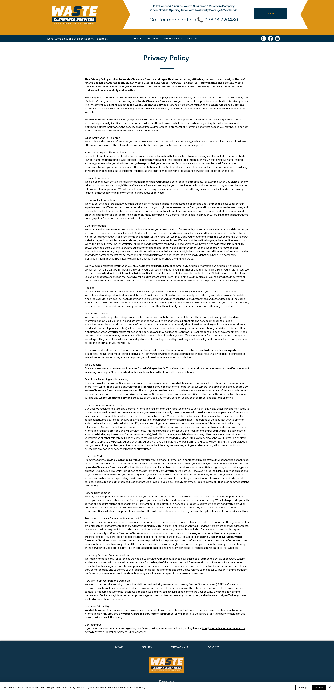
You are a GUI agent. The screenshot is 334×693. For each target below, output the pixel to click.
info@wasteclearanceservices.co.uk (223, 628)
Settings (302, 687)
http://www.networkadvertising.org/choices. (168, 353)
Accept (319, 687)
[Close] (330, 687)
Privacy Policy (166, 681)
